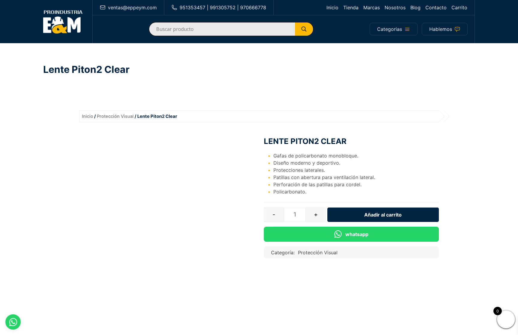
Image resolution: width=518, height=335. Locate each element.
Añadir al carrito (383, 215)
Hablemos (440, 29)
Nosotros (395, 7)
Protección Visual (115, 116)
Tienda (351, 7)
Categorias (389, 29)
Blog (415, 7)
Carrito (459, 7)
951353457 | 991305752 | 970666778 (223, 7)
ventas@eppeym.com (132, 7)
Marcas (371, 7)
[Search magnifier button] (306, 29)
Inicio (332, 7)
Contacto (436, 7)
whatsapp (356, 234)
